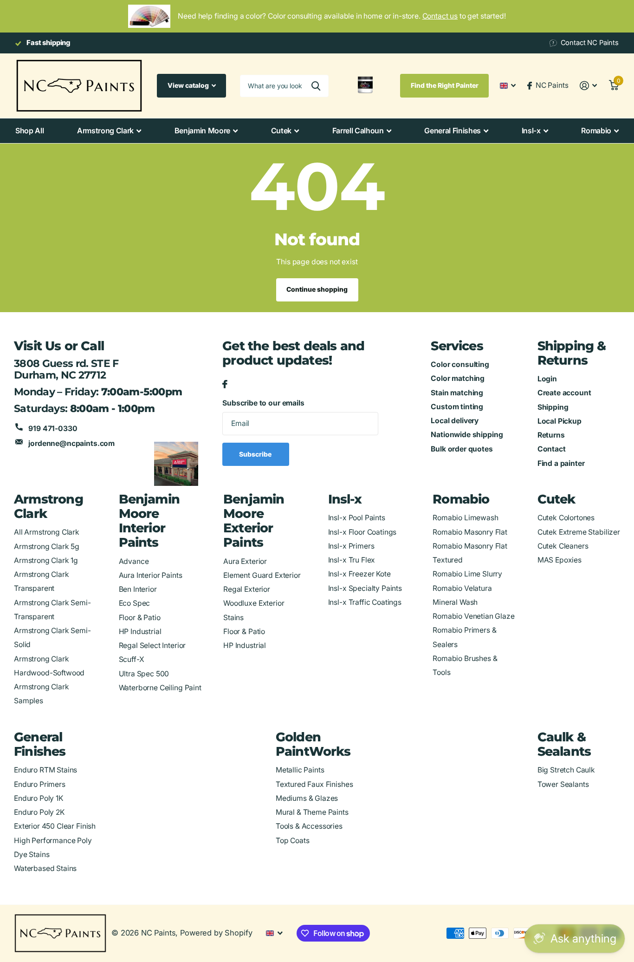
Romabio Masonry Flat (470, 532)
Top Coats (293, 840)
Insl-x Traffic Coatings (364, 602)
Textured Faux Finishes (314, 784)
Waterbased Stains (45, 868)
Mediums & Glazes (307, 798)
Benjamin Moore (203, 130)
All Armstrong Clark (46, 532)
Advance (134, 561)
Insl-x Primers (351, 546)
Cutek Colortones (566, 517)
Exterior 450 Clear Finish (55, 826)
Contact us (440, 16)
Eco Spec (134, 603)
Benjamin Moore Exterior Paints (254, 520)
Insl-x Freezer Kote (359, 573)
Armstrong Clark (105, 130)
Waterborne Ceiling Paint (160, 687)
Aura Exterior (245, 561)
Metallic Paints (300, 770)
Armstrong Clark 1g (46, 560)
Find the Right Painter (445, 85)
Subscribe (256, 454)
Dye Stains (31, 854)
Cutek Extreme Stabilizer (578, 532)
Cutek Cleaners (563, 546)
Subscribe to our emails (263, 403)
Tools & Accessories (309, 826)
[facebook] (224, 384)
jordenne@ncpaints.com (71, 443)
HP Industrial (140, 631)
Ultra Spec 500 (144, 673)
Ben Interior (138, 589)
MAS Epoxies (559, 560)
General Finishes (452, 130)
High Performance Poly (53, 840)
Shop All (29, 130)
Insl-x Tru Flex (351, 560)
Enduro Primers (39, 784)
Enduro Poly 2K (39, 812)
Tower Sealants (563, 784)
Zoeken (316, 86)
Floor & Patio (140, 617)
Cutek (281, 130)
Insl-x (531, 130)
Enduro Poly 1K (38, 798)
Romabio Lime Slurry (467, 573)
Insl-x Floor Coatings (362, 532)
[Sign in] (588, 85)
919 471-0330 (52, 428)
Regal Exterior (246, 589)
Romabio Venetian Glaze (474, 616)
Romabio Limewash (465, 517)
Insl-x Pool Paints (356, 517)
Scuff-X (131, 659)
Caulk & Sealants (564, 744)
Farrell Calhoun (358, 130)
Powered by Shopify (216, 932)
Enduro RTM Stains (45, 770)
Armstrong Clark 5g (46, 546)
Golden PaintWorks (313, 744)
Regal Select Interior (152, 645)
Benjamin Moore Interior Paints (149, 520)
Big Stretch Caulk (566, 770)
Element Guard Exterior (262, 575)
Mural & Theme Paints (312, 812)
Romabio (596, 130)
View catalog (189, 85)
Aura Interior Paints (150, 575)
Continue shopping (317, 289)
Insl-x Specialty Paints (365, 588)
